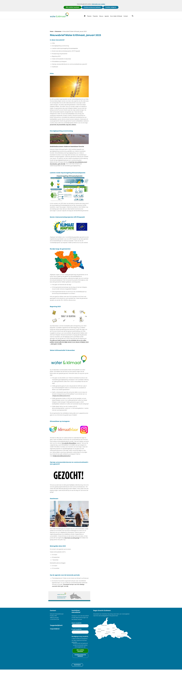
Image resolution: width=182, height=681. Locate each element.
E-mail (76, 629)
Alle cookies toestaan (72, 7)
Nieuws (101, 16)
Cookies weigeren (110, 7)
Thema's (89, 16)
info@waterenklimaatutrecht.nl (61, 396)
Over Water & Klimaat (116, 16)
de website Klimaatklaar (69, 443)
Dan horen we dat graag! (71, 538)
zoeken (133, 16)
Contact (126, 16)
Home (84, 15)
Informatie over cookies (98, 4)
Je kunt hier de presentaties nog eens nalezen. (63, 124)
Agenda (107, 16)
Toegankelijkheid (55, 628)
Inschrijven (77, 665)
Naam (76, 623)
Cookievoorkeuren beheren (92, 7)
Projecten (95, 16)
